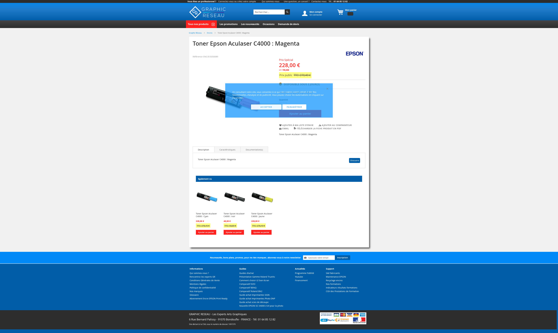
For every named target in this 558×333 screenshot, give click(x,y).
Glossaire (354, 160)
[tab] (203, 149)
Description (203, 149)
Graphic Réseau (195, 33)
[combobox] (269, 12)
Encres (210, 33)
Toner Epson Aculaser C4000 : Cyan (206, 215)
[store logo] (208, 12)
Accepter (266, 106)
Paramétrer (294, 106)
